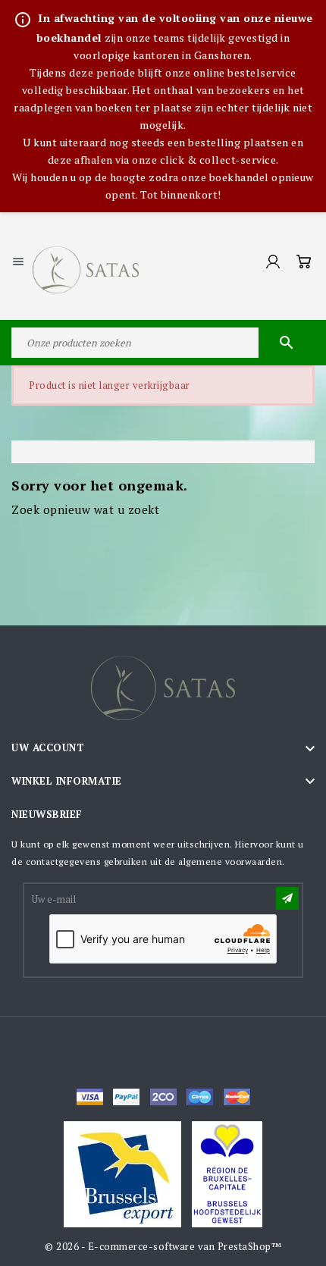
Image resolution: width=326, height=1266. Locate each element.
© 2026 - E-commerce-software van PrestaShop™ (163, 1246)
